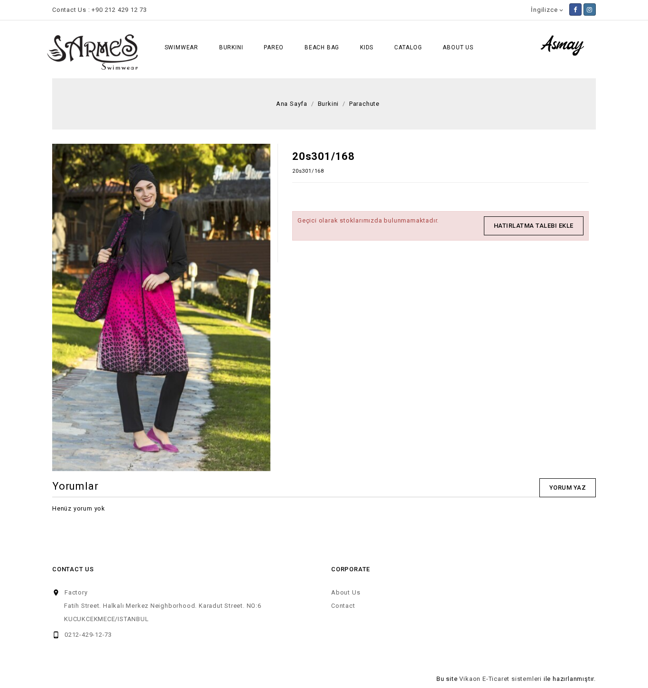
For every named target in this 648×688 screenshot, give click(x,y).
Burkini (231, 47)
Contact (343, 605)
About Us (458, 47)
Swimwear (181, 47)
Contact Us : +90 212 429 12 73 (99, 9)
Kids (366, 47)
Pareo (274, 47)
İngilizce (548, 9)
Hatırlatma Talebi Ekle (534, 225)
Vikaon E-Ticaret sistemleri (500, 678)
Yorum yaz (567, 487)
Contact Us (73, 569)
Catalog (408, 47)
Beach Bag (322, 47)
